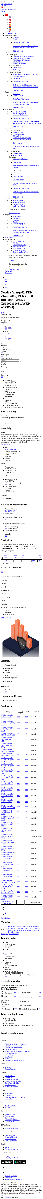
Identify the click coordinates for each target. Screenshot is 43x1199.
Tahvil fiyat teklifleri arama (21, 60)
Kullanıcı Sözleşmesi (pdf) (13, 1179)
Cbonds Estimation (11, 1049)
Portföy (15, 39)
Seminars (12, 213)
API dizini (16, 243)
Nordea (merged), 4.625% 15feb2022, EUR (7, 836)
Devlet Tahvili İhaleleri (12, 1083)
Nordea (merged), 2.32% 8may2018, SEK (7, 777)
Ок (2, 1195)
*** (6, 328)
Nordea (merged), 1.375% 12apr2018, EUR (7, 783)
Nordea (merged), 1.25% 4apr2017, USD (7, 729)
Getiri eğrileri (17, 71)
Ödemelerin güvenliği (11, 1149)
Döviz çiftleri (17, 136)
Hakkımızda (8, 271)
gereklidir (7, 1197)
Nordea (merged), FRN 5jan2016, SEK (8, 754)
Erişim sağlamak (6, 618)
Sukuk (15, 69)
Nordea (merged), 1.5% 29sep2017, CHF (7, 812)
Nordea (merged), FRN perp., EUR (7, 902)
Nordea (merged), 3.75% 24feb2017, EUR (7, 876)
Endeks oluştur (9, 1118)
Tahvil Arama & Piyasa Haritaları (23, 56)
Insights (17, 213)
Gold (14, 174)
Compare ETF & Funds (20, 115)
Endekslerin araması (19, 132)
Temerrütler (8, 1077)
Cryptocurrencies (18, 134)
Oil (14, 173)
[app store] (7, 1163)
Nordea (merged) (10, 449)
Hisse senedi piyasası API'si (21, 246)
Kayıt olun (12, 9)
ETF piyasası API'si (19, 248)
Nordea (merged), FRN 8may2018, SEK (7, 771)
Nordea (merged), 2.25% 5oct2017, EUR (7, 801)
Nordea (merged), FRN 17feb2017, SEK (7, 830)
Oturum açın (5, 9)
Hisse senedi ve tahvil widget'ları (15, 1097)
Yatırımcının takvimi (19, 64)
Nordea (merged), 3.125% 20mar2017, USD (7, 818)
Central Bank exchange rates (22, 138)
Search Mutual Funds (19, 113)
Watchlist (16, 37)
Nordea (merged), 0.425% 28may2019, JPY (8, 723)
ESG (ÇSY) (16, 67)
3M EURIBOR (10, 511)
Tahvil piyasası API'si (19, 245)
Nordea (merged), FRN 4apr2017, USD (8, 734)
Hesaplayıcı (8, 1156)
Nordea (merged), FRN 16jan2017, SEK (7, 739)
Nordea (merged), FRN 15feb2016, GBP (7, 789)
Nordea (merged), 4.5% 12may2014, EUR (7, 897)
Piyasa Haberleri (18, 200)
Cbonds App (17, 218)
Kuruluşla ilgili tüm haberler (9, 934)
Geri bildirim (9, 1177)
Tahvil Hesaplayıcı (19, 224)
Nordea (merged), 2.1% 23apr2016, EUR (7, 870)
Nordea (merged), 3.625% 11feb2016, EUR (7, 848)
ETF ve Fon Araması (19, 111)
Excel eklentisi (17, 216)
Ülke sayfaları (17, 153)
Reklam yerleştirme (11, 1176)
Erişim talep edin (14, 269)
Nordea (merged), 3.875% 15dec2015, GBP (7, 842)
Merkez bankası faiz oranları (22, 139)
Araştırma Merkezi (19, 202)
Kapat (3, 11)
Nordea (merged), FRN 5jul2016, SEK (7, 750)
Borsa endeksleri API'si (20, 252)
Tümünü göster (5, 444)
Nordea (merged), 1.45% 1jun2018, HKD (7, 717)
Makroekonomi (17, 155)
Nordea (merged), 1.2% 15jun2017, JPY (8, 807)
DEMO (11, 260)
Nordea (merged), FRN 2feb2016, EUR (8, 881)
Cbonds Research (18, 204)
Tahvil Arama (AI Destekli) (21, 58)
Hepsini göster (5, 918)
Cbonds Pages (17, 78)
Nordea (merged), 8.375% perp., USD (7, 892)
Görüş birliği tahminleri (20, 159)
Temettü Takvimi (18, 95)
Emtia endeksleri (18, 176)
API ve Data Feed (18, 241)
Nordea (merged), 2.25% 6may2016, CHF (7, 864)
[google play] (20, 1163)
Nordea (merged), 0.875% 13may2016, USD (8, 765)
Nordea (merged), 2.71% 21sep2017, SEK (7, 795)
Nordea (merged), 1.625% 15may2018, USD (8, 759)
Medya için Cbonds (19, 206)
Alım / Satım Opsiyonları (13, 1081)
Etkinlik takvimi (18, 62)
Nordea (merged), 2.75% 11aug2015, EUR (7, 858)
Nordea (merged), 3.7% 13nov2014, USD (7, 886)
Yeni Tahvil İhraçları (11, 1079)
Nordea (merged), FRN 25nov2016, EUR (7, 745)
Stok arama (16, 94)
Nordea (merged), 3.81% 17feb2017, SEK (7, 824)
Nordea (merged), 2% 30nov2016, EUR (8, 853)
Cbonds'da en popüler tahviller (14, 1060)
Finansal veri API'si (19, 250)
